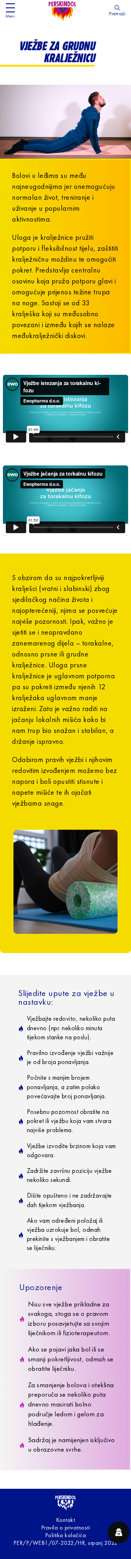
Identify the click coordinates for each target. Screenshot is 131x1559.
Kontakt (65, 1520)
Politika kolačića (65, 1536)
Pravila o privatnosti (65, 1528)
